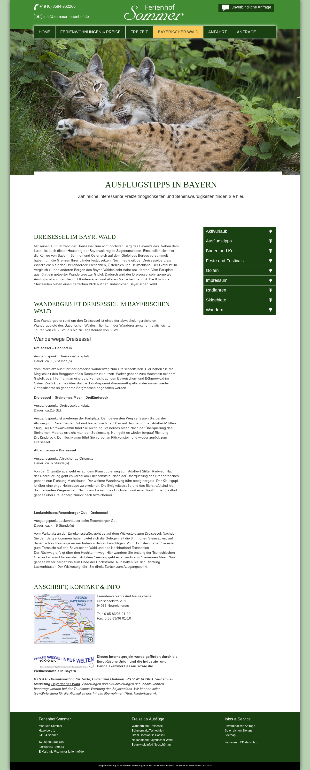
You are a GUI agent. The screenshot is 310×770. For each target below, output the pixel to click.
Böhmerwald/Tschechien (148, 730)
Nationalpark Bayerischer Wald (152, 740)
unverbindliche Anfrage (240, 726)
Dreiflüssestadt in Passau (148, 735)
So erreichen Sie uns (238, 730)
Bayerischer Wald (65, 684)
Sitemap (230, 735)
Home (44, 32)
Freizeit (139, 32)
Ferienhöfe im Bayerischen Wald (194, 765)
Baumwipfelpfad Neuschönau (151, 744)
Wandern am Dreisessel (147, 726)
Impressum (232, 742)
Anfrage (246, 32)
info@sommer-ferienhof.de (66, 17)
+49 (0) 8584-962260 (57, 6)
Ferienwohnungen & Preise (90, 32)
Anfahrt (217, 32)
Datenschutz (250, 742)
